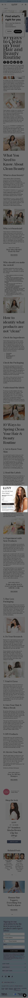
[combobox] (8, 501)
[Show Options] (13, 501)
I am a (3, 499)
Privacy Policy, (4, 507)
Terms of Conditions (9, 507)
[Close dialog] (26, 487)
